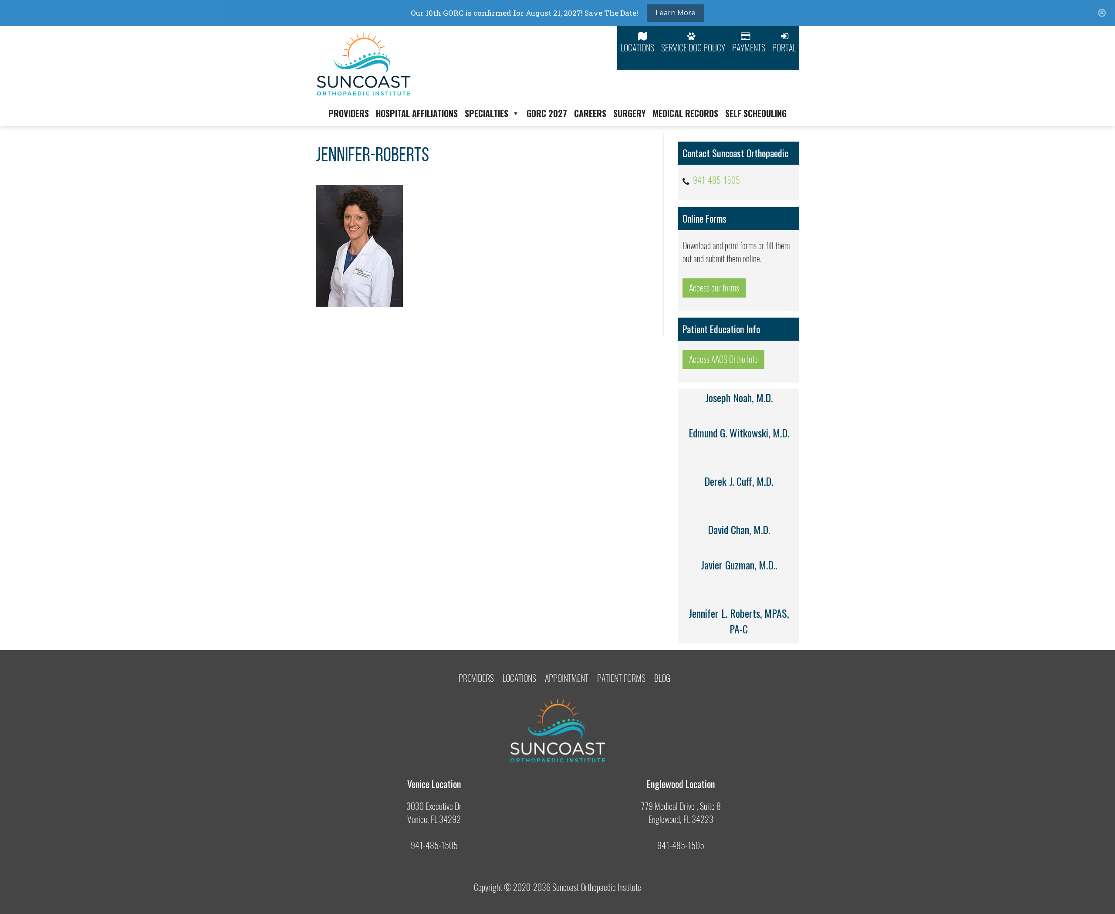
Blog (662, 678)
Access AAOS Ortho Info (723, 359)
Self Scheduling (756, 113)
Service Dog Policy (693, 48)
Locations (637, 48)
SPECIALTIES (486, 113)
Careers (590, 113)
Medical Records (685, 113)
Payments (748, 48)
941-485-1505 (716, 180)
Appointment (566, 678)
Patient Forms (621, 678)
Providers (348, 113)
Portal (784, 48)
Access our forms (714, 288)
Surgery (629, 113)
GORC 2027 (547, 113)
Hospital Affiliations (417, 113)
